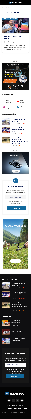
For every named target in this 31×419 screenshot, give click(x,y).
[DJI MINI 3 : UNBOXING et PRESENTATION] (6, 121)
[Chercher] (28, 3)
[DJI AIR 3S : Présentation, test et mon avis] (6, 323)
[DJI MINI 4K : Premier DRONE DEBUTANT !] (6, 341)
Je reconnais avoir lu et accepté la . (16, 371)
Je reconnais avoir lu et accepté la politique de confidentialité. (16, 201)
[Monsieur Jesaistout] (15, 2)
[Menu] (3, 3)
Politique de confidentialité (12, 408)
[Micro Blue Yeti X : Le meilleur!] (15, 25)
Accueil (8, 405)
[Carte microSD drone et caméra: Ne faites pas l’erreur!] (6, 130)
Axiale (7, 414)
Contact (25, 408)
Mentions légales (17, 405)
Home (3, 7)
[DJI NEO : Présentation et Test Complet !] (6, 332)
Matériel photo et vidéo (10, 18)
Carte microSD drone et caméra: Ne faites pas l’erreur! (19, 129)
